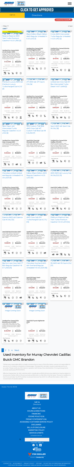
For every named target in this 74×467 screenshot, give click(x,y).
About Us (36, 408)
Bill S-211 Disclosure (36, 427)
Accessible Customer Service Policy (36, 422)
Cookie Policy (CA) (36, 416)
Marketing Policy (36, 430)
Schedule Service (36, 435)
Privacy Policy (29, 463)
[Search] (20, 439)
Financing (36, 414)
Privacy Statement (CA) (36, 419)
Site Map (39, 463)
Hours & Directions (36, 411)
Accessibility (17, 463)
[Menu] (69, 4)
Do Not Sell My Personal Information (56, 463)
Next (17, 350)
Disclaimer (36, 425)
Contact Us (7, 463)
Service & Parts (36, 433)
